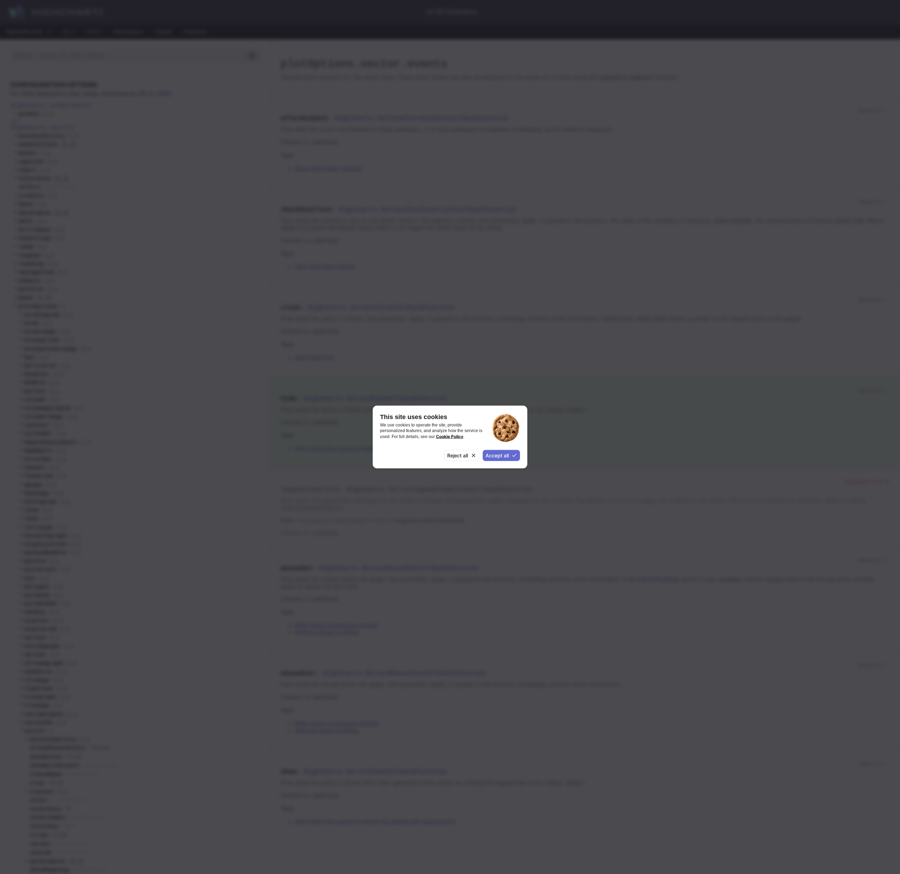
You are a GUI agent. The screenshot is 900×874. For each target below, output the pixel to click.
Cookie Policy (449, 436)
